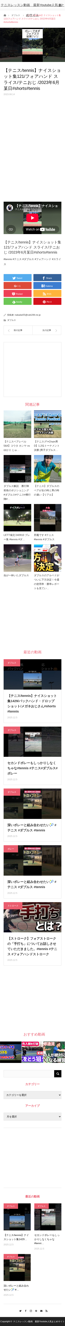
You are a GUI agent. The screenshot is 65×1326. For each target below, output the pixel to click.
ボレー (11, 849)
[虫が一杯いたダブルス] (17, 558)
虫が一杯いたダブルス (16, 575)
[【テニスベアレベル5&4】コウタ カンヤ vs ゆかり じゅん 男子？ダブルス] (17, 424)
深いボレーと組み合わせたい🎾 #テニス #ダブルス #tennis (31, 827)
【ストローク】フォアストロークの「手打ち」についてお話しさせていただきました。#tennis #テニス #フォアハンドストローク (32, 946)
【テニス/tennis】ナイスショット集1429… (16, 1237)
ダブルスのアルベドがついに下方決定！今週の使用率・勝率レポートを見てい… (46, 582)
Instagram (30, 1310)
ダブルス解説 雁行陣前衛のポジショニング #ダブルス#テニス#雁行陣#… (17, 492)
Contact (40, 1310)
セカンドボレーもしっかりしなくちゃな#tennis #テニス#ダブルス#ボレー (32, 768)
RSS (45, 1310)
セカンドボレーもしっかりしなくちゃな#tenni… (47, 1239)
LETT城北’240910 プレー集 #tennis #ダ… (17, 537)
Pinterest (35, 1310)
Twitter (19, 1310)
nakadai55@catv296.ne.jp (28, 315)
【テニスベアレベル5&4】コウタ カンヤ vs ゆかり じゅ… (17, 446)
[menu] (60, 5)
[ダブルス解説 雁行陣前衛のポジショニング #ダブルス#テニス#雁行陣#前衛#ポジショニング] (17, 469)
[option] (11, 1052)
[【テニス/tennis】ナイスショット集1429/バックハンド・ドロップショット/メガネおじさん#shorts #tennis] (17, 1216)
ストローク (13, 905)
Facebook (24, 1310)
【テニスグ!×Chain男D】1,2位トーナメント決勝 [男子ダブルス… (47, 446)
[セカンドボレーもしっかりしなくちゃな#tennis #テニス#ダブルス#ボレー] (47, 1216)
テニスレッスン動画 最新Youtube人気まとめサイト (32, 10)
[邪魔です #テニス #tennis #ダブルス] (48, 518)
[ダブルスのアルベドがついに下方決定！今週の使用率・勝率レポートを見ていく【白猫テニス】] (48, 558)
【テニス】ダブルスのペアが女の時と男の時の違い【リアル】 (46, 490)
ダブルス (11, 320)
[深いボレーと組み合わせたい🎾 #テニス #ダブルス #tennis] (17, 1267)
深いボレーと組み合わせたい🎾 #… (16, 1287)
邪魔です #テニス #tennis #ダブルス (44, 537)
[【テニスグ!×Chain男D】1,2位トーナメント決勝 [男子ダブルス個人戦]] (48, 424)
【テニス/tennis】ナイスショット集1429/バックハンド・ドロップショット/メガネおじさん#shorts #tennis (32, 703)
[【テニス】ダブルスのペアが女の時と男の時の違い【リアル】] (48, 469)
